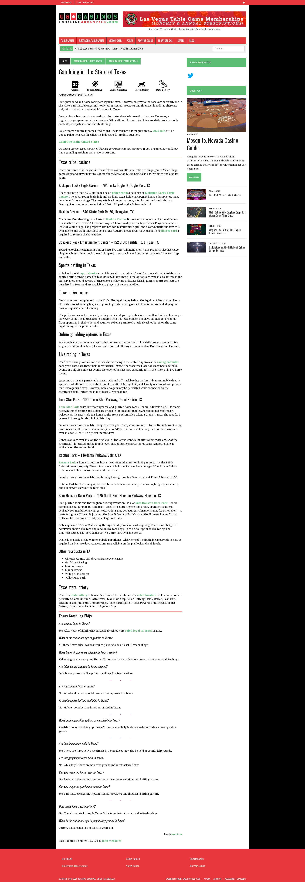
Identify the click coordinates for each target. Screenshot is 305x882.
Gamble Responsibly (85, 2)
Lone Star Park (69, 407)
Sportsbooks (165, 41)
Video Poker (115, 41)
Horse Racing (142, 89)
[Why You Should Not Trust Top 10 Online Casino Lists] (196, 233)
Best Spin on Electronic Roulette (225, 195)
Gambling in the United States (79, 141)
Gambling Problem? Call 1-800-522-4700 (183, 878)
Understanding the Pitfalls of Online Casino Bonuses (227, 249)
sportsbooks (89, 273)
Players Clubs (145, 41)
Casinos (75, 89)
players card (168, 230)
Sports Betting (94, 89)
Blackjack (67, 858)
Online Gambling (118, 89)
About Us (218, 878)
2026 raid (159, 131)
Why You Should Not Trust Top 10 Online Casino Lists (225, 231)
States (180, 41)
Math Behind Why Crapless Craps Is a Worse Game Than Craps (227, 214)
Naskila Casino (116, 219)
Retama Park (67, 462)
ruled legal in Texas (138, 630)
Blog (191, 41)
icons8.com (176, 834)
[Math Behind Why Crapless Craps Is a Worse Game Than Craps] (196, 215)
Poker (130, 41)
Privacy (207, 878)
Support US (66, 2)
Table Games (67, 41)
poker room (120, 193)
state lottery (79, 595)
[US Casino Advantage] (88, 18)
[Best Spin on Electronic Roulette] (196, 198)
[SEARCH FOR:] (229, 48)
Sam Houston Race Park (151, 503)
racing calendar (168, 362)
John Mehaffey (111, 841)
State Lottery (163, 89)
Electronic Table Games (91, 41)
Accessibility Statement (235, 878)
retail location (146, 595)
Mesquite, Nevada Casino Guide (212, 144)
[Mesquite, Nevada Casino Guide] (216, 129)
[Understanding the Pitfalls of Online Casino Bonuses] (196, 250)
